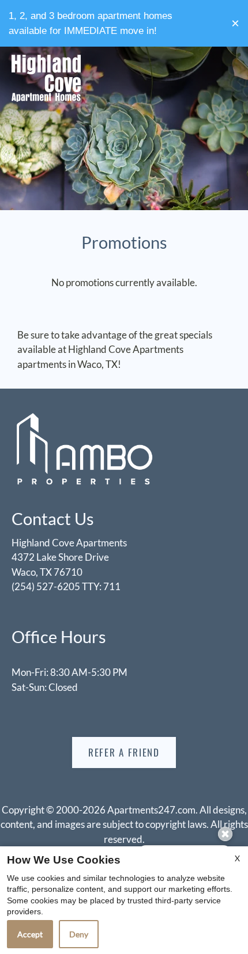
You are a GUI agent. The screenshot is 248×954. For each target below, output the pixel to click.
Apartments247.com (151, 810)
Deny (78, 934)
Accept (30, 934)
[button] (235, 23)
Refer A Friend (124, 752)
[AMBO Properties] (84, 448)
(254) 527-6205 (66, 586)
